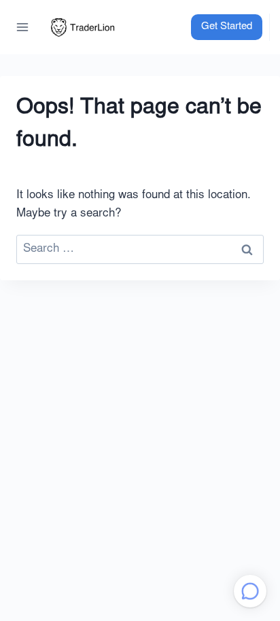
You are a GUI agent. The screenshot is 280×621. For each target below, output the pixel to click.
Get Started (226, 27)
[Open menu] (22, 26)
